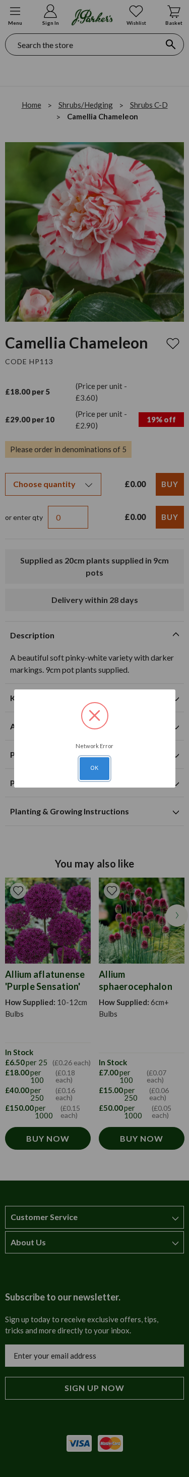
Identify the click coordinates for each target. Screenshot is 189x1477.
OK (95, 768)
